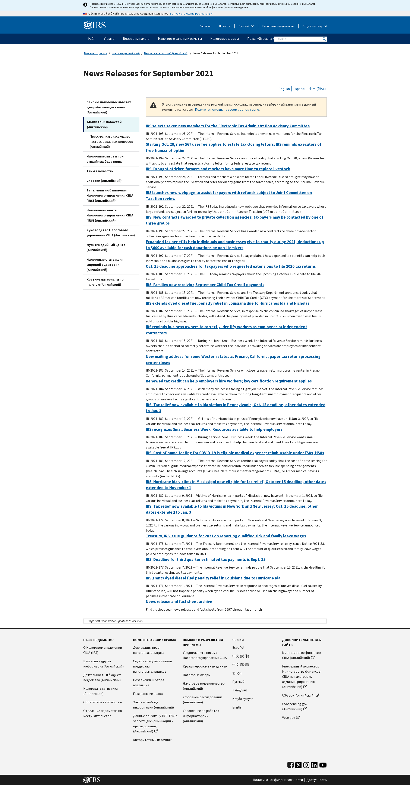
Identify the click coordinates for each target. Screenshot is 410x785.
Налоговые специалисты (278, 26)
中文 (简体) (317, 89)
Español (299, 89)
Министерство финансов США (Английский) (301, 655)
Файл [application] (91, 38)
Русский (244, 26)
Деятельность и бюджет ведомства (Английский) (102, 677)
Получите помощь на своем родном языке (227, 109)
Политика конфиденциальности (278, 780)
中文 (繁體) (240, 664)
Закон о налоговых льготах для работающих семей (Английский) (108, 107)
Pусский (238, 681)
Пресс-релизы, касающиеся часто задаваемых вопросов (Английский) (111, 141)
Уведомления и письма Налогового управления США (205, 655)
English (284, 89)
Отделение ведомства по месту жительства (102, 713)
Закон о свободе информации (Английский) (153, 705)
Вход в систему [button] (313, 26)
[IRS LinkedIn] (314, 764)
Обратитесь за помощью (102, 702)
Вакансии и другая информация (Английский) (103, 664)
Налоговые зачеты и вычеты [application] (180, 38)
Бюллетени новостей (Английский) (166, 53)
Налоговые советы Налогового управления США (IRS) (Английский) (109, 215)
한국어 (237, 673)
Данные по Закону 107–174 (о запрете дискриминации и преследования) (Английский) (155, 724)
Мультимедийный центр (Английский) (105, 247)
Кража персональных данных (205, 666)
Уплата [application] (109, 38)
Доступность (316, 780)
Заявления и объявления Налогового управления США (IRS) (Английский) (109, 195)
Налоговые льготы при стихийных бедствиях (104, 159)
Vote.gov (288, 717)
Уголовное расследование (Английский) (203, 699)
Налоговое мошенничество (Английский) (204, 686)
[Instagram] (306, 764)
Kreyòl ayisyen (242, 699)
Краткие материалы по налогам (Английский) (105, 282)
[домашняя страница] (95, 23)
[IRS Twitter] (298, 764)
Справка (205, 26)
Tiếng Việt (239, 690)
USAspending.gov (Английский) (294, 706)
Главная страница (95, 53)
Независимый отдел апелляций (148, 682)
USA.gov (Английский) (298, 695)
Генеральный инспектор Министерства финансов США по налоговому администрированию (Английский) (301, 676)
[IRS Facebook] (290, 764)
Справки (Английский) (104, 180)
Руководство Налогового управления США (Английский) (110, 232)
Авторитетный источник (152, 740)
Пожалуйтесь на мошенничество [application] (272, 38)
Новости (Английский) (126, 53)
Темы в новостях (99, 171)
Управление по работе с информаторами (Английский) (201, 716)
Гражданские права (148, 693)
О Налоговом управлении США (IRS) (102, 650)
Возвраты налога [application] (136, 38)
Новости (224, 26)
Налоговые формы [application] (224, 38)
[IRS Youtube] (323, 764)
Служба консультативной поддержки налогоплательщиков (152, 666)
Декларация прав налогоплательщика (148, 650)
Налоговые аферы (197, 675)
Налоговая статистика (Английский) (100, 691)
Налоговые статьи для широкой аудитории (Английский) (104, 264)
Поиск (324, 39)
